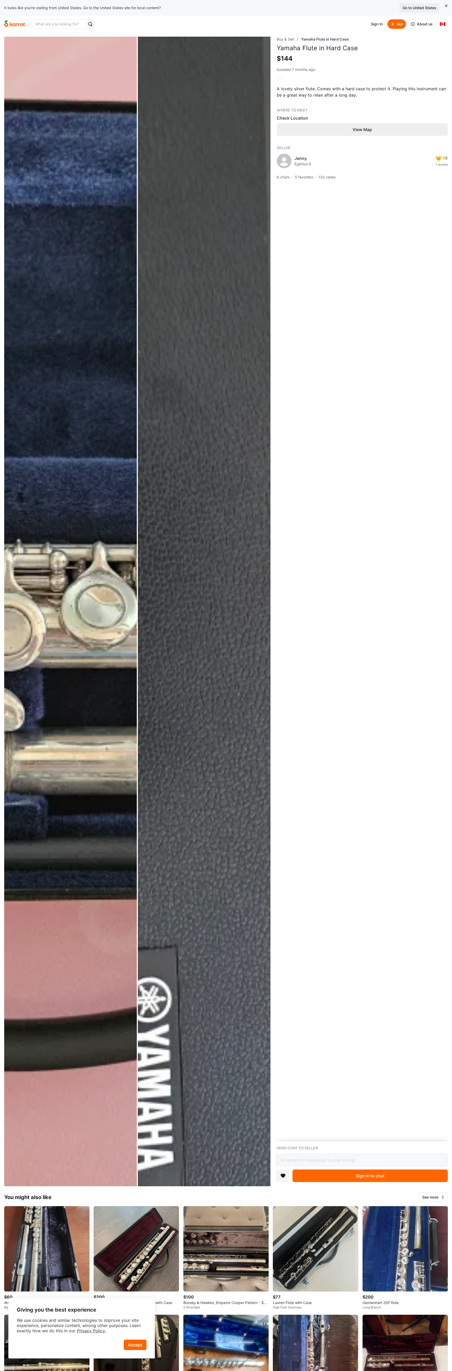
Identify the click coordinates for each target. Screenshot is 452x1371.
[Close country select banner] (446, 5)
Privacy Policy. (91, 1330)
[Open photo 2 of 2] (204, 611)
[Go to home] (14, 24)
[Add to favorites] (283, 1175)
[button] (433, 1197)
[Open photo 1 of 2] (70, 611)
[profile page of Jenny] (284, 161)
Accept (135, 1344)
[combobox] (59, 24)
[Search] (90, 24)
